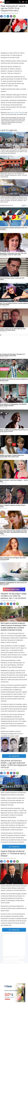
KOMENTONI (15, 756)
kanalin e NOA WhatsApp (17, 113)
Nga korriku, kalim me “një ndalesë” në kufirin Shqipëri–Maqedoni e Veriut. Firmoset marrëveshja (13, 175)
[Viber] (11, 17)
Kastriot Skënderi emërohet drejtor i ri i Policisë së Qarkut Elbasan (13, 853)
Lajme (7, 2)
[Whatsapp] (14, 17)
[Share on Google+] (8, 604)
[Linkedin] (8, 17)
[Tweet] (4, 17)
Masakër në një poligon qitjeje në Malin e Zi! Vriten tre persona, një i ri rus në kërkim (13, 595)
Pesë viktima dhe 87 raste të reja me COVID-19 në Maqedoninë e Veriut (13, 8)
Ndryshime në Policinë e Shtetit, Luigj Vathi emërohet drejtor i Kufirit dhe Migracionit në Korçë (14, 764)
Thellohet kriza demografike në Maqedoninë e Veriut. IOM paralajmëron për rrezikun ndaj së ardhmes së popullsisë (13, 151)
